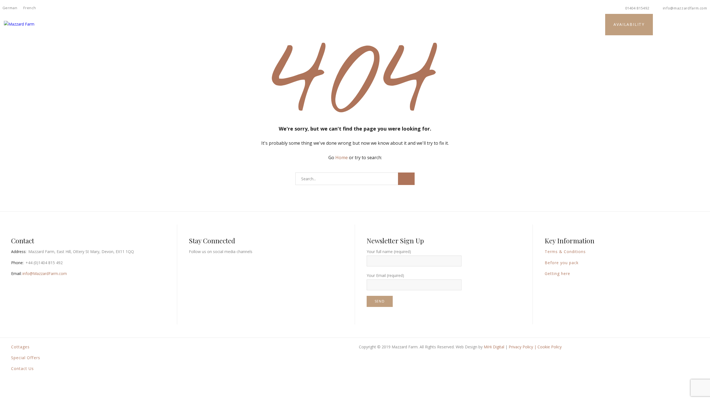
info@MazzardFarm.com (44, 273)
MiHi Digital (494, 346)
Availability (629, 24)
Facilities (279, 24)
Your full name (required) (389, 251)
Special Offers (25, 357)
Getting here (557, 273)
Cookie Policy (549, 346)
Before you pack (562, 262)
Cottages (250, 24)
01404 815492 (637, 8)
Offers (390, 24)
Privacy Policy (521, 346)
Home (223, 24)
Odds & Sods (421, 24)
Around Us (311, 24)
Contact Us (22, 368)
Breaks (365, 24)
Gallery (339, 24)
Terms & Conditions (565, 251)
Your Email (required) (385, 275)
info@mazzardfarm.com (685, 8)
